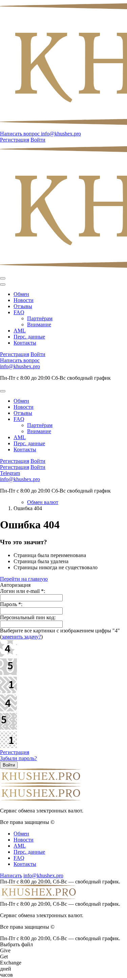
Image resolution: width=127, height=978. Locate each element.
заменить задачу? (21, 637)
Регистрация (14, 752)
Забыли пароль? (18, 758)
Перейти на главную (24, 579)
